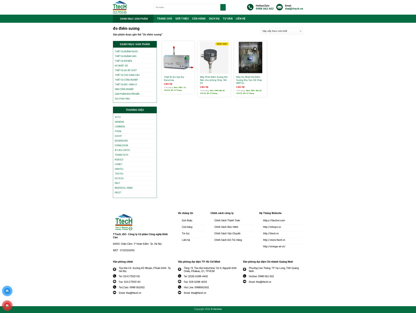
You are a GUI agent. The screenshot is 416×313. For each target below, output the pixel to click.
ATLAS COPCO (122, 150)
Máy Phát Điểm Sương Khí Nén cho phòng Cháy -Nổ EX (214, 80)
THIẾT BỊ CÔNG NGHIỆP (126, 79)
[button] (133, 19)
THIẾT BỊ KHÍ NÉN (123, 61)
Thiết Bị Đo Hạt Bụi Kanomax (174, 79)
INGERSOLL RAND (124, 188)
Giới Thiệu (182, 18)
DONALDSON (121, 145)
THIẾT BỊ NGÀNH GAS (125, 56)
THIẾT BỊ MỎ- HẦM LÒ (126, 84)
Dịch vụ (214, 18)
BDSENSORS (121, 140)
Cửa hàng (199, 18)
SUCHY (118, 136)
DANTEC (119, 169)
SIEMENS (119, 122)
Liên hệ (240, 18)
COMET (119, 164)
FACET (118, 192)
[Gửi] (223, 7)
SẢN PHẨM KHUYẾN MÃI (127, 94)
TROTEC (119, 173)
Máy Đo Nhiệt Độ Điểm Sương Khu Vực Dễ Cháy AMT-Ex (249, 80)
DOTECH (119, 178)
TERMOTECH (121, 155)
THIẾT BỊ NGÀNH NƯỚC (126, 51)
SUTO (118, 117)
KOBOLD (119, 159)
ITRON (118, 131)
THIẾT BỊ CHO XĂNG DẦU (127, 75)
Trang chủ (164, 18)
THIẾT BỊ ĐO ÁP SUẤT (126, 70)
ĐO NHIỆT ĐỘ (121, 65)
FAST (117, 183)
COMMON (120, 126)
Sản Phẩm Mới (122, 98)
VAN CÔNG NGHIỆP (124, 89)
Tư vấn (228, 18)
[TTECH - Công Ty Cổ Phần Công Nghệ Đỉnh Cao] (131, 7)
